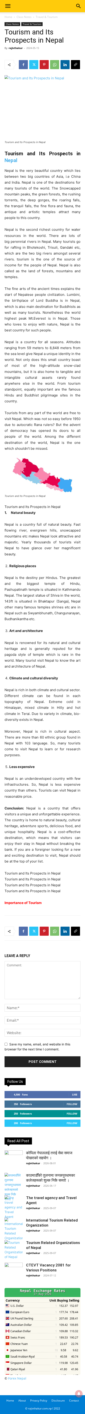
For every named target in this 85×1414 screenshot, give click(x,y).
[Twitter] (33, 64)
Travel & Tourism (47, 17)
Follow (72, 1104)
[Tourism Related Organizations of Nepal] (14, 1249)
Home (8, 17)
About (22, 1400)
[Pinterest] (44, 64)
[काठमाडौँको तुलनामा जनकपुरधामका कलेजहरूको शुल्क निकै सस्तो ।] (14, 1187)
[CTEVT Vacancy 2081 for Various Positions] (14, 1272)
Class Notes (24, 17)
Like (74, 1094)
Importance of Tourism (23, 903)
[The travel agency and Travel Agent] (14, 1207)
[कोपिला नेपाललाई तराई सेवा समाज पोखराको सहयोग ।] (14, 1159)
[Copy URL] (75, 64)
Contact (74, 1400)
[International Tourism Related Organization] (14, 1229)
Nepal (11, 160)
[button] (7, 6)
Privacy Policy (38, 1400)
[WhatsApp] (54, 64)
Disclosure (58, 1400)
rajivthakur (16, 48)
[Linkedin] (65, 64)
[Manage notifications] (79, 1393)
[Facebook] (23, 64)
